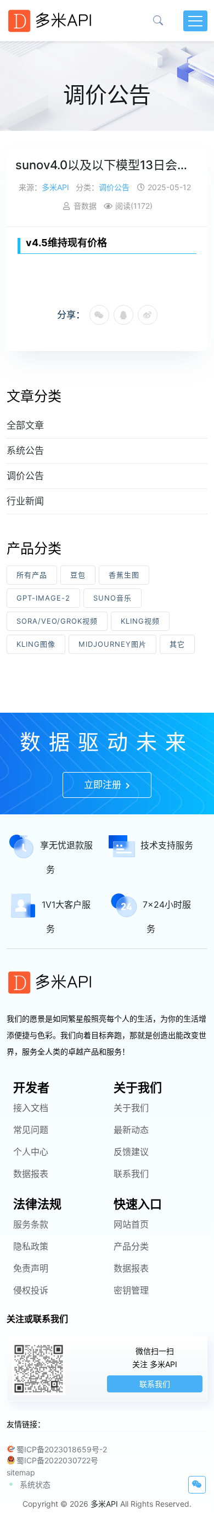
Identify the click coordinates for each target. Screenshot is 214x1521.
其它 (177, 644)
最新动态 (131, 1129)
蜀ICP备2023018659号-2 (61, 1449)
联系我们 (131, 1173)
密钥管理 (131, 1290)
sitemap (21, 1472)
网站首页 (131, 1224)
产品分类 (131, 1246)
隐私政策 (30, 1246)
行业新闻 (25, 501)
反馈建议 (131, 1151)
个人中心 (30, 1151)
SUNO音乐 (112, 597)
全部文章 (25, 425)
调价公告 (114, 187)
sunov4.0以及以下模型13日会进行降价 (107, 165)
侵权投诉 (30, 1290)
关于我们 (131, 1107)
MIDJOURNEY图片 (112, 644)
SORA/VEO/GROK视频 (57, 621)
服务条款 (30, 1224)
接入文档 (30, 1107)
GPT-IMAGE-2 (43, 597)
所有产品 (31, 574)
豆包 (78, 574)
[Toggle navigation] (195, 20)
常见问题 (30, 1129)
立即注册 (104, 784)
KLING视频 (140, 621)
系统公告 (25, 450)
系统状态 (35, 1484)
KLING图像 (35, 644)
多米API (55, 187)
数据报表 (30, 1173)
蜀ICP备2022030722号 (57, 1460)
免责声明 (30, 1268)
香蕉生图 (124, 574)
